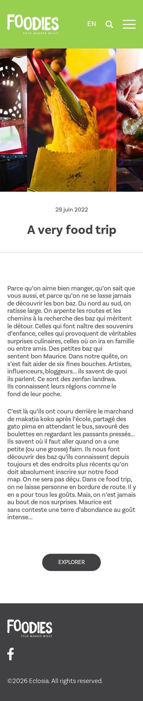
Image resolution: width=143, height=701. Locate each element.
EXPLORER (71, 562)
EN (91, 23)
